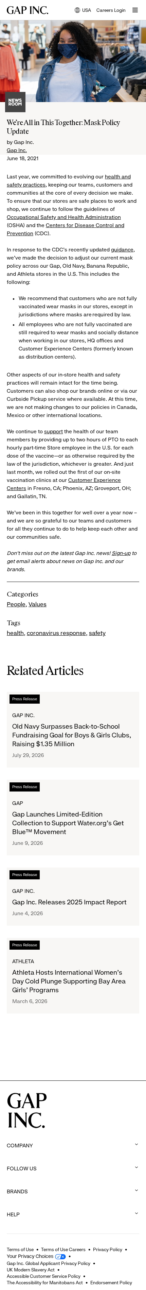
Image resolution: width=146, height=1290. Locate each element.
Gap (17, 803)
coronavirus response (56, 633)
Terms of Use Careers (63, 1249)
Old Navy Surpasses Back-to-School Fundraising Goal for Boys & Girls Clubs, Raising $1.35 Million (71, 735)
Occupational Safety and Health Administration (64, 217)
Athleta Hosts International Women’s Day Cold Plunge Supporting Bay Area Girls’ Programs (69, 981)
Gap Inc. (17, 150)
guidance (122, 249)
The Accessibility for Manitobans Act (45, 1282)
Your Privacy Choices (30, 1256)
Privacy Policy (107, 1249)
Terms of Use (20, 1249)
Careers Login (111, 10)
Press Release (24, 699)
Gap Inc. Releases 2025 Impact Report (69, 902)
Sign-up (121, 553)
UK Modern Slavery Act (31, 1269)
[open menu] (135, 10)
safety (97, 633)
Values (38, 604)
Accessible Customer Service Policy (43, 1276)
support (53, 431)
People (16, 604)
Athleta (23, 961)
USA (83, 10)
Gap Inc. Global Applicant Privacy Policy (48, 1263)
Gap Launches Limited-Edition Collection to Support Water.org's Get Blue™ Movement (68, 823)
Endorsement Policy (111, 1282)
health (15, 633)
